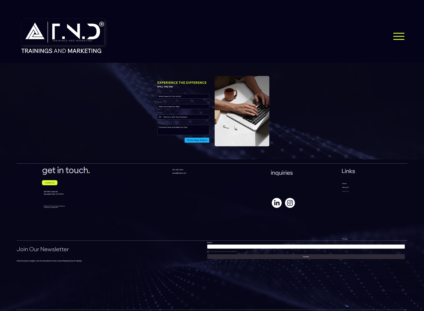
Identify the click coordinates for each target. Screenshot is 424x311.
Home (344, 183)
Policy (347, 239)
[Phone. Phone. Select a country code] (161, 117)
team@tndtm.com (179, 173)
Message (161, 123)
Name (159, 92)
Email (159, 102)
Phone (160, 112)
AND (61, 50)
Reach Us (345, 191)
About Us (345, 187)
